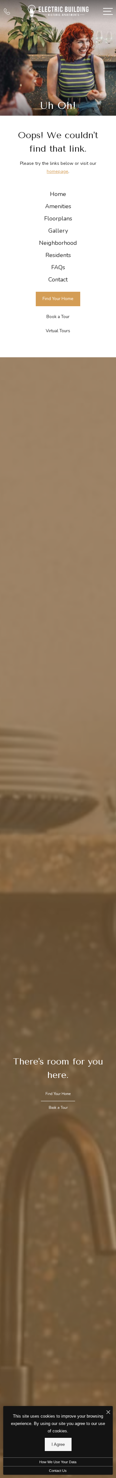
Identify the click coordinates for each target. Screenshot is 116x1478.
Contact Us (58, 1471)
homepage (57, 171)
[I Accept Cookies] (108, 1413)
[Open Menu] (108, 11)
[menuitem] (58, 194)
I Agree (58, 1444)
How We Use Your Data (57, 1462)
